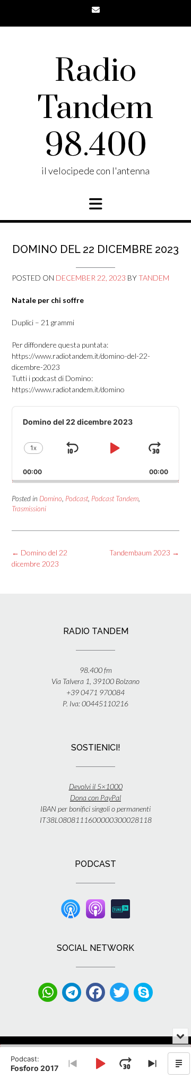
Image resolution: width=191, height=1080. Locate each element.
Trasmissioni (29, 508)
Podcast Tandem (114, 498)
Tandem (153, 277)
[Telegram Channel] (71, 992)
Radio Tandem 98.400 (95, 109)
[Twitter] (119, 992)
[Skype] (143, 992)
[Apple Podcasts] (95, 908)
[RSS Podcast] (70, 908)
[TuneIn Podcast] (120, 908)
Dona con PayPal (95, 797)
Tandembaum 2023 (144, 552)
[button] (95, 204)
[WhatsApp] (47, 992)
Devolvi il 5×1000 (96, 786)
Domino (50, 498)
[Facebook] (95, 992)
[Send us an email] (96, 10)
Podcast (76, 498)
